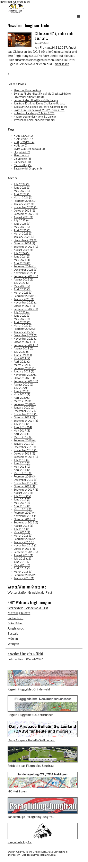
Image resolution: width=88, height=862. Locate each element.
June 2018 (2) (22, 463)
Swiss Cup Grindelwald (29, 148)
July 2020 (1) (21, 387)
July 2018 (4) (21, 460)
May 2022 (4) (22, 319)
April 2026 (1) (22, 194)
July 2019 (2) (21, 424)
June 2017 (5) (22, 499)
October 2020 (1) (24, 378)
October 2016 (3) (24, 519)
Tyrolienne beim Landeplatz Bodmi (34, 119)
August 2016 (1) (23, 525)
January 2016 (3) (24, 542)
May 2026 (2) (22, 190)
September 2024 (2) (26, 246)
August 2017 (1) (23, 493)
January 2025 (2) (24, 236)
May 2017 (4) (22, 502)
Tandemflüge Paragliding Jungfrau (31, 816)
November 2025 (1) (25, 207)
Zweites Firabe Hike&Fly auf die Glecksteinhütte (42, 93)
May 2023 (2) (22, 286)
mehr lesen (62, 64)
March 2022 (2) (23, 325)
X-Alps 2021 (24, 139)
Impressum (14, 854)
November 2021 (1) (25, 338)
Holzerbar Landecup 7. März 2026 (34, 113)
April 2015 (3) (22, 568)
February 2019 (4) (25, 440)
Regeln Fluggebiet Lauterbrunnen (30, 715)
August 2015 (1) (23, 555)
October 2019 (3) (24, 417)
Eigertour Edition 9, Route (29, 96)
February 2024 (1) (25, 266)
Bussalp (13, 633)
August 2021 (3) (23, 348)
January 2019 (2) (24, 443)
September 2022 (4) (26, 309)
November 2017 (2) (25, 483)
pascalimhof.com (46, 854)
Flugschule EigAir (20, 842)
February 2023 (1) (25, 296)
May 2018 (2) (22, 466)
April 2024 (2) (22, 263)
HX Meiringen (17, 791)
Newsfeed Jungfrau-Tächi (25, 653)
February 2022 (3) (25, 328)
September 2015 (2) (26, 552)
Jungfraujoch (16, 628)
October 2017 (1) (24, 486)
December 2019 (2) (25, 410)
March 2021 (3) (23, 364)
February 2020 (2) (25, 404)
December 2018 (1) (25, 447)
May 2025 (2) (22, 227)
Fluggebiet (22, 152)
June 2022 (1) (22, 315)
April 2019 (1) (22, 433)
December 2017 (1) (25, 479)
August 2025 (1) (23, 217)
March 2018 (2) (23, 473)
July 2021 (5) (21, 351)
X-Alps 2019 (24, 142)
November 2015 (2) (25, 545)
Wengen (13, 644)
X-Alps (20, 145)
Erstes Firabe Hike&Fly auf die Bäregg (36, 100)
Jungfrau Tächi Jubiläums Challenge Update (39, 103)
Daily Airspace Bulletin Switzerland (31, 740)
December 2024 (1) (25, 240)
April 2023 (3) (22, 289)
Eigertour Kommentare (27, 90)
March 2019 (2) (23, 437)
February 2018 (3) (25, 476)
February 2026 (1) (25, 200)
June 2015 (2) (22, 561)
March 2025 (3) (23, 233)
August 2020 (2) (23, 384)
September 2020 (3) (26, 381)
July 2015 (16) (22, 558)
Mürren (13, 638)
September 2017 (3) (26, 489)
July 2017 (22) (22, 496)
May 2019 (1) (22, 430)
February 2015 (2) (25, 575)
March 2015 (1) (23, 571)
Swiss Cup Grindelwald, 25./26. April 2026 (39, 110)
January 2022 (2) (24, 332)
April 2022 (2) (22, 322)
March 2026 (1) (23, 197)
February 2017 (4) (25, 512)
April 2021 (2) (22, 361)
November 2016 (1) (25, 515)
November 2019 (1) (25, 414)
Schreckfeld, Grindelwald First (28, 608)
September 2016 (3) (26, 522)
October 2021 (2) (24, 341)
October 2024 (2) (24, 243)
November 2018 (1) (25, 450)
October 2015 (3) (24, 548)
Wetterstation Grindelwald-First (30, 592)
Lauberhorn (15, 618)
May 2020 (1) (22, 394)
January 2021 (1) (24, 371)
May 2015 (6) (22, 565)
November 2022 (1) (25, 302)
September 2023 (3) (26, 276)
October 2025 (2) (24, 210)
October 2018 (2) (24, 453)
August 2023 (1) (23, 279)
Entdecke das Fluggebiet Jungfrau (31, 765)
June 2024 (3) (22, 256)
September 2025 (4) (26, 213)
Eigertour (21, 155)
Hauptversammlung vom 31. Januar (35, 116)
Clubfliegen (22, 158)
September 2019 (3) (26, 420)
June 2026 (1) (22, 187)
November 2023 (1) (25, 273)
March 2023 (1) (23, 292)
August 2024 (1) (23, 250)
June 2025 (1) (22, 223)
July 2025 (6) (21, 220)
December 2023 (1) (25, 269)
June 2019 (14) (23, 427)
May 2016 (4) (22, 532)
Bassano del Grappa (28, 168)
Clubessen (23, 162)
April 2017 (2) (22, 506)
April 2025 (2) (22, 230)
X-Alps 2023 (23, 135)
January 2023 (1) (24, 299)
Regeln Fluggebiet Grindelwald (29, 689)
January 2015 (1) (24, 578)
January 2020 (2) (24, 407)
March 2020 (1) (23, 401)
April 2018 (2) (22, 470)
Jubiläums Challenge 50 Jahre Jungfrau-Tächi (40, 106)
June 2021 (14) (23, 355)
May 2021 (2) (22, 358)
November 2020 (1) (25, 374)
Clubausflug (23, 165)
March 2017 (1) (23, 509)
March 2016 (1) (23, 535)
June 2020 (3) (22, 391)
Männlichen (15, 623)
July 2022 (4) (21, 312)
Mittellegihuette (19, 613)
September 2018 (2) (26, 456)
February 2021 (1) (25, 368)
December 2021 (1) (25, 335)
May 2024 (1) (22, 259)
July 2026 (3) (21, 184)
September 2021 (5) (26, 345)
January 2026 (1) (24, 204)
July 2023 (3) (21, 282)
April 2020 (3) (22, 397)
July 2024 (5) (21, 253)
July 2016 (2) (21, 529)
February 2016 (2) (25, 538)
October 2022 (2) (24, 305)
